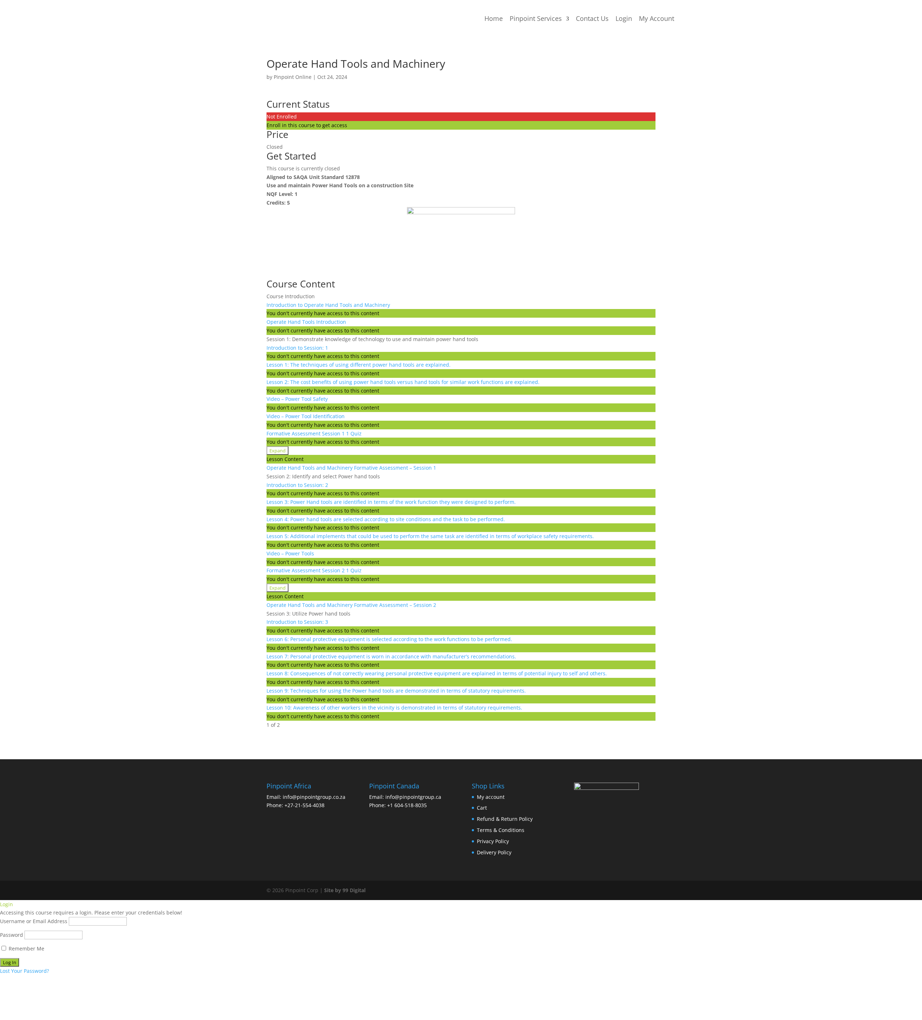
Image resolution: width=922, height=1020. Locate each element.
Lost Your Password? (24, 970)
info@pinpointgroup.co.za (314, 796)
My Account (656, 18)
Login (624, 18)
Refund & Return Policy (505, 818)
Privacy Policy (493, 841)
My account (491, 796)
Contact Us (592, 18)
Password (11, 934)
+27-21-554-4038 (305, 805)
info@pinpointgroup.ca (413, 796)
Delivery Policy (494, 852)
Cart (482, 807)
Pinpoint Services (536, 18)
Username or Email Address (33, 921)
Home (493, 18)
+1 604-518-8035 (407, 805)
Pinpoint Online (293, 76)
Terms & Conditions (500, 830)
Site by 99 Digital (345, 890)
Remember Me (25, 948)
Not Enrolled (282, 116)
